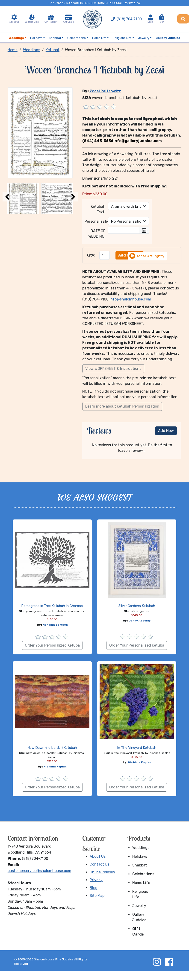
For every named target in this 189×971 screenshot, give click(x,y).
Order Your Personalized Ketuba (52, 645)
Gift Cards (68, 21)
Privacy (96, 880)
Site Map (97, 895)
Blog (93, 888)
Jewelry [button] (143, 38)
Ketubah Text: (98, 209)
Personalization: (95, 221)
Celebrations (143, 874)
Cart (162, 20)
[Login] (150, 17)
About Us (14, 21)
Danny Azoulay (140, 620)
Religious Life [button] (122, 38)
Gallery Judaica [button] (168, 38)
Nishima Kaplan (55, 766)
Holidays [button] (36, 38)
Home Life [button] (99, 38)
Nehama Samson (55, 624)
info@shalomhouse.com (130, 299)
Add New (166, 431)
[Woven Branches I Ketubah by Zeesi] (40, 132)
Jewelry (139, 906)
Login (151, 21)
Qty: (91, 255)
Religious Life (140, 894)
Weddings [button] (16, 38)
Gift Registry (50, 21)
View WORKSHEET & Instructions (113, 368)
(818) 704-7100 (129, 19)
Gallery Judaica (139, 917)
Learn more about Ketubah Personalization (122, 406)
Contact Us (99, 864)
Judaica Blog (32, 21)
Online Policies (102, 872)
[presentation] (7, 196)
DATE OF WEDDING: (96, 234)
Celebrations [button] (76, 38)
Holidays (139, 856)
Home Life (141, 883)
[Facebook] (169, 961)
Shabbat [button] (55, 38)
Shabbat (139, 865)
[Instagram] (156, 961)
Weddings (140, 848)
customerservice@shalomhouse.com (39, 871)
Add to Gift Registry (150, 256)
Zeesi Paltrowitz (105, 91)
